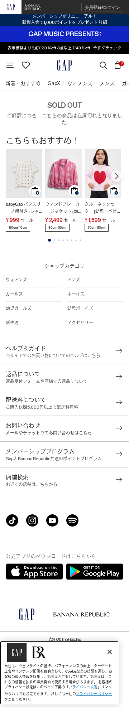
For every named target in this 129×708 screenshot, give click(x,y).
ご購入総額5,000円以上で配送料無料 (42, 407)
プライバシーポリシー (94, 694)
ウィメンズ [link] (79, 83)
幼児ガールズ (19, 308)
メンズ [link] (107, 83)
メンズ (73, 279)
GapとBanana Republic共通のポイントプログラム (54, 458)
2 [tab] (54, 240)
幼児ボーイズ (80, 308)
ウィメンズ (16, 279)
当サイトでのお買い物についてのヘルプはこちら (53, 355)
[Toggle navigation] (10, 65)
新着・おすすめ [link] (22, 83)
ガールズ (14, 294)
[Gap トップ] (64, 65)
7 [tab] (76, 240)
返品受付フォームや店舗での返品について (46, 381)
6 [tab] (71, 240)
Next (117, 176)
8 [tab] (80, 240)
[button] (102, 7)
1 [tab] (49, 240)
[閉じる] (110, 652)
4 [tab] (63, 240)
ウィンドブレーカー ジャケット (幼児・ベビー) (62, 208)
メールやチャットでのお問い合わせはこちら (49, 433)
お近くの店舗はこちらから (31, 484)
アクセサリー (80, 322)
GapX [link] (54, 83)
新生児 (12, 322)
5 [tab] (67, 240)
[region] (59, 672)
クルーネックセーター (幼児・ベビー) (102, 208)
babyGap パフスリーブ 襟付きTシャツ (23, 208)
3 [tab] (58, 240)
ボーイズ (76, 294)
